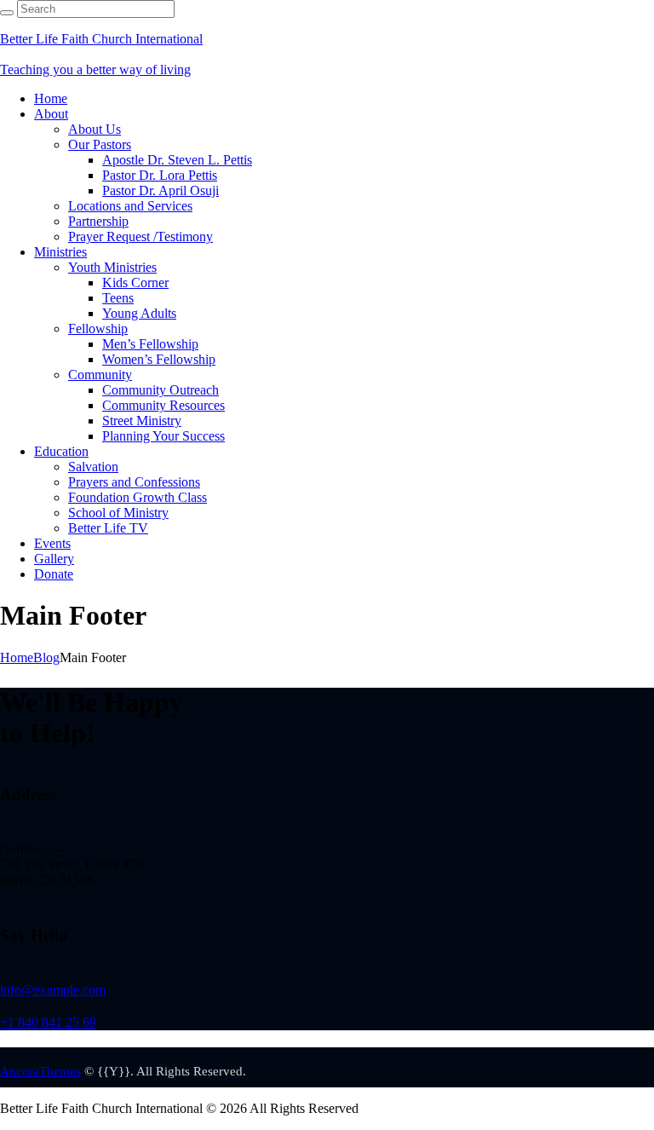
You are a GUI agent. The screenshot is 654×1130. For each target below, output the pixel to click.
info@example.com (53, 990)
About (51, 114)
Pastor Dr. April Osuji (160, 190)
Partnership (98, 221)
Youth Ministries (112, 267)
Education (61, 451)
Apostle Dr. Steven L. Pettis (177, 160)
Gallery (54, 558)
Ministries (60, 252)
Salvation (93, 466)
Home (50, 98)
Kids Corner (135, 282)
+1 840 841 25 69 (48, 1022)
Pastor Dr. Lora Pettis (159, 175)
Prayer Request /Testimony (140, 236)
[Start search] (7, 12)
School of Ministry (118, 512)
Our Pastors (99, 144)
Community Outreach (160, 390)
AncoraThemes (40, 1071)
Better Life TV (108, 528)
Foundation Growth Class (137, 497)
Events (52, 543)
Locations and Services (130, 206)
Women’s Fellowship (158, 359)
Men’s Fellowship (150, 344)
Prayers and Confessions (134, 482)
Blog (46, 657)
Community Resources (163, 405)
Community (100, 374)
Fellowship (98, 328)
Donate (53, 574)
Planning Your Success (163, 436)
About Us (94, 129)
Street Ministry (141, 420)
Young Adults (139, 313)
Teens (118, 298)
